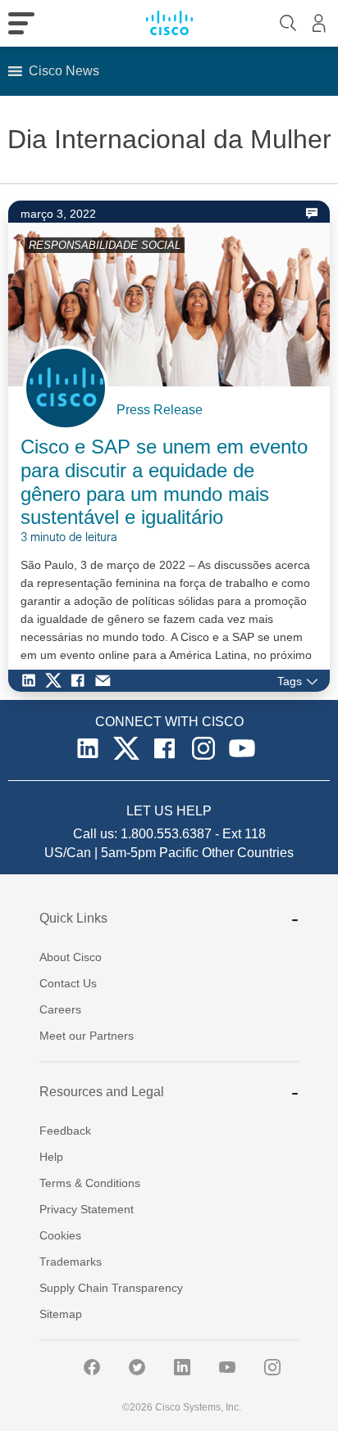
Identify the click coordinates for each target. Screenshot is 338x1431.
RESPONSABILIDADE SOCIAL (104, 245)
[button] (64, 71)
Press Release (159, 410)
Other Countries (248, 853)
